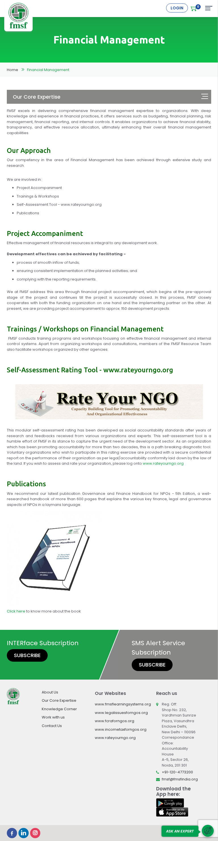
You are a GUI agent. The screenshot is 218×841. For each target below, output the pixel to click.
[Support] (208, 831)
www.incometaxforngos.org (120, 729)
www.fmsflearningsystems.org (123, 704)
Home (12, 69)
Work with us (53, 717)
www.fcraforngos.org (114, 721)
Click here (16, 611)
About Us (50, 692)
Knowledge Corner (59, 709)
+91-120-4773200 (177, 772)
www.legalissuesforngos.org (121, 712)
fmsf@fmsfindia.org (180, 779)
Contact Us (52, 725)
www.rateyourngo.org (163, 463)
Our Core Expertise (59, 700)
